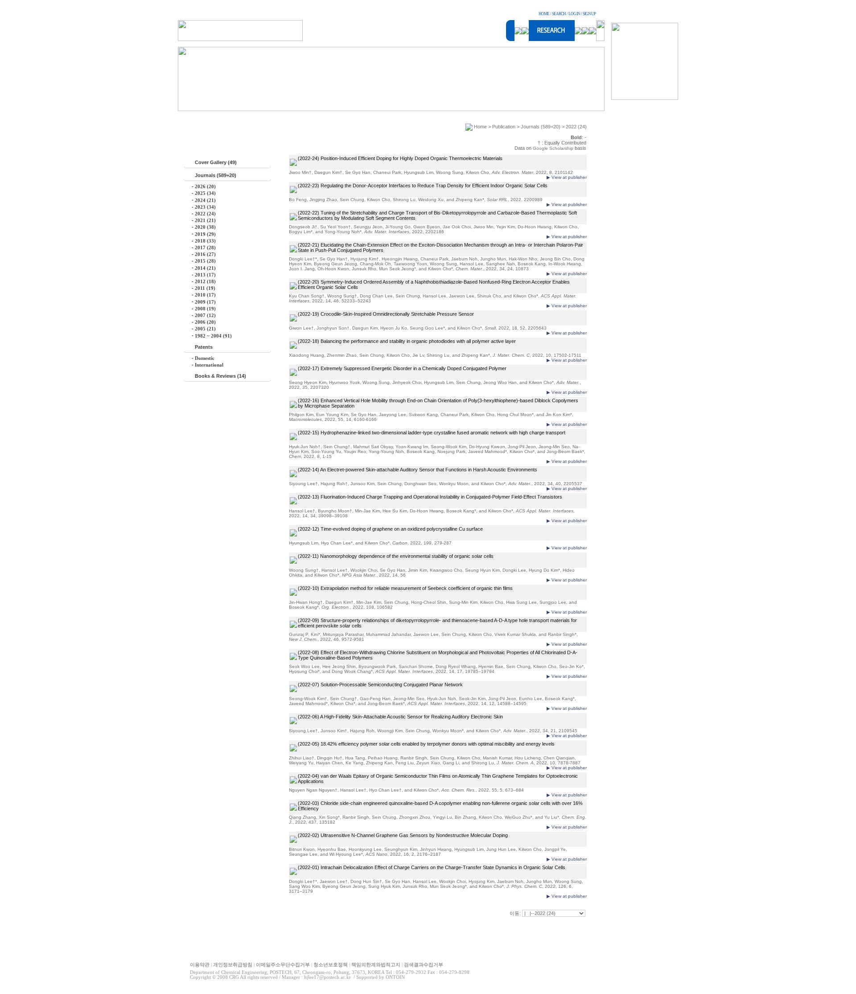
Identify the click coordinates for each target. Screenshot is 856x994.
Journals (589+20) (215, 175)
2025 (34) (205, 193)
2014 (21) (205, 268)
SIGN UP (589, 14)
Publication (503, 126)
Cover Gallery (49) (216, 162)
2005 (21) (205, 328)
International (209, 364)
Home (480, 126)
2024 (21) (205, 200)
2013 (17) (205, 274)
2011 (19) (205, 288)
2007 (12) (205, 315)
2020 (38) (205, 227)
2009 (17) (205, 302)
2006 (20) (205, 322)
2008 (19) (205, 308)
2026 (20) (205, 186)
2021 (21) (205, 220)
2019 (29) (205, 234)
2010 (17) (205, 294)
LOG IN (574, 14)
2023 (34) (205, 207)
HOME (544, 14)
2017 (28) (205, 247)
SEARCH (559, 14)
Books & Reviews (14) (220, 376)
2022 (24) (205, 213)
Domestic (204, 358)
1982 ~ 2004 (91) (213, 335)
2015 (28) (205, 261)
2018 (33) (205, 240)
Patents (204, 347)
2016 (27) (205, 254)
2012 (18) (205, 281)
